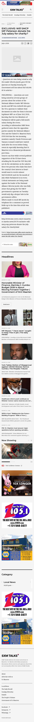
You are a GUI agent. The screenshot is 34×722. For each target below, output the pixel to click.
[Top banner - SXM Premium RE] (17, 3)
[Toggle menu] (2, 9)
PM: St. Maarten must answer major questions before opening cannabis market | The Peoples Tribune (15, 429)
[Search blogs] (30, 9)
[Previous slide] (29, 440)
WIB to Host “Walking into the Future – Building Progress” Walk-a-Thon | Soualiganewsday (16, 414)
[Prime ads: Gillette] (17, 515)
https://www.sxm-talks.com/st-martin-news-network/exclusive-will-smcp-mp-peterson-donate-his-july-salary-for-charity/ (17, 234)
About (3, 674)
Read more (7, 304)
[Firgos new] (17, 548)
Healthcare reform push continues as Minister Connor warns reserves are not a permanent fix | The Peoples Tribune (17, 400)
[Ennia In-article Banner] (17, 244)
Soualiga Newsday (19, 15)
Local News (21, 37)
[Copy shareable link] (22, 43)
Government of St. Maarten (10, 700)
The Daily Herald (7, 15)
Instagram (5, 710)
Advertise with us (7, 677)
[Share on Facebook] (25, 43)
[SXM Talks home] (17, 9)
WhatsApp (5, 713)
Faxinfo (29, 15)
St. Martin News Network (11, 23)
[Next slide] (31, 440)
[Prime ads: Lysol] (17, 483)
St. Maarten (5, 679)
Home (3, 24)
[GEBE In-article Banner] (17, 213)
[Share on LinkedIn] (31, 43)
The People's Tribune (8, 697)
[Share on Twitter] (28, 43)
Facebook (5, 707)
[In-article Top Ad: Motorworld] (17, 75)
